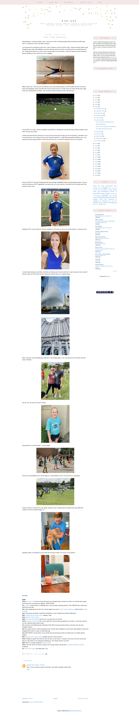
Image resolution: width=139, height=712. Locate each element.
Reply (28, 669)
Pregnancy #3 (106, 201)
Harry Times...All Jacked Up (102, 254)
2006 (96, 175)
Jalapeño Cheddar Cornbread (102, 238)
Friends (112, 191)
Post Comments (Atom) (36, 702)
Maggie (107, 197)
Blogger (108, 276)
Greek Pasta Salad (30, 648)
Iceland (112, 193)
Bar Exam (101, 186)
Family (105, 189)
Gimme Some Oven (100, 237)
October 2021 (99, 113)
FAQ (100, 2)
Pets (105, 199)
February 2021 (100, 138)
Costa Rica (114, 188)
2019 (96, 146)
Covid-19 (95, 189)
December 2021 (100, 108)
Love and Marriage (99, 197)
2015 (96, 155)
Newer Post (27, 698)
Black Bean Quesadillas (32, 619)
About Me (53, 2)
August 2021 (99, 115)
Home (40, 2)
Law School (113, 196)
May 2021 (98, 131)
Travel (100, 204)
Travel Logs (86, 2)
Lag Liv (69, 20)
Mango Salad (46, 642)
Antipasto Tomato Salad (33, 621)
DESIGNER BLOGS (75, 711)
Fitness (115, 189)
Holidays (107, 193)
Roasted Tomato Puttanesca (66, 609)
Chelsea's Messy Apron (101, 231)
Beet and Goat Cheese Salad (34, 637)
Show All (115, 271)
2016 (96, 152)
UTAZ (104, 204)
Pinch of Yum (98, 247)
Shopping (104, 202)
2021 (96, 106)
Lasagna (27, 605)
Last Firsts (97, 260)
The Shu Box (98, 226)
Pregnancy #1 (112, 199)
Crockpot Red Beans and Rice (75, 644)
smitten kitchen (99, 264)
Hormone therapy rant (100, 255)
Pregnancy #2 (97, 201)
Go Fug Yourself (99, 214)
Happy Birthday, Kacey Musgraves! (103, 215)
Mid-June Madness (101, 124)
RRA (116, 201)
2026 (96, 95)
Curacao (100, 189)
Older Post (83, 698)
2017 (96, 150)
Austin (95, 186)
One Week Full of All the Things (104, 129)
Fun (98, 193)
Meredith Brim (30, 665)
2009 (96, 168)
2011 (96, 164)
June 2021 (99, 120)
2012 (96, 161)
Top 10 (96, 204)
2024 (96, 100)
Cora (109, 188)
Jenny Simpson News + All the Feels (103, 227)
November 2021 (100, 111)
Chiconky (97, 259)
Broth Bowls (98, 233)
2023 (96, 102)
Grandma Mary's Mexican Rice (34, 615)
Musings (112, 197)
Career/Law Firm (111, 186)
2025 (96, 97)
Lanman (104, 196)
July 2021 (98, 117)
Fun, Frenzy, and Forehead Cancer (105, 122)
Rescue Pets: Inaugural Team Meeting (106, 126)
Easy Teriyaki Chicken (100, 243)
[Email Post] (46, 654)
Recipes (95, 202)
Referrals (69, 2)
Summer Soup (30, 601)
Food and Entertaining (100, 191)
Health (103, 193)
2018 (96, 148)
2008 (96, 170)
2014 (96, 157)
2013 (96, 159)
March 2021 (99, 136)
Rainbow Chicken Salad (32, 617)
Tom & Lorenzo (99, 219)
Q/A (112, 201)
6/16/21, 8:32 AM (39, 665)
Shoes (100, 202)
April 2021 (98, 134)
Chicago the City (97, 188)
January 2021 (99, 140)
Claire (105, 188)
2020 (96, 143)
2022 (96, 104)
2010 (96, 166)
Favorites (110, 189)
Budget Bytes (99, 242)
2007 (96, 173)
